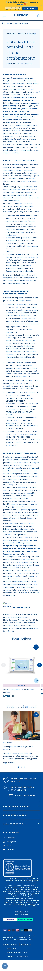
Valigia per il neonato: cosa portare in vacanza (18, 748)
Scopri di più (8, 631)
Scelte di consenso (10, 944)
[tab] (18, 767)
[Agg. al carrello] (36, 680)
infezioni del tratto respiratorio (16, 103)
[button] (21, 15)
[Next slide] (39, 665)
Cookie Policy (11, 948)
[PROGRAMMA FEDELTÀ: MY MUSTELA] (6, 780)
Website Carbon (25, 919)
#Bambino (7, 743)
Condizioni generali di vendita (17, 952)
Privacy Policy (26, 944)
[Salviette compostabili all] (21, 694)
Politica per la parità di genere (17, 956)
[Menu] (4, 16)
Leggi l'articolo (9, 763)
